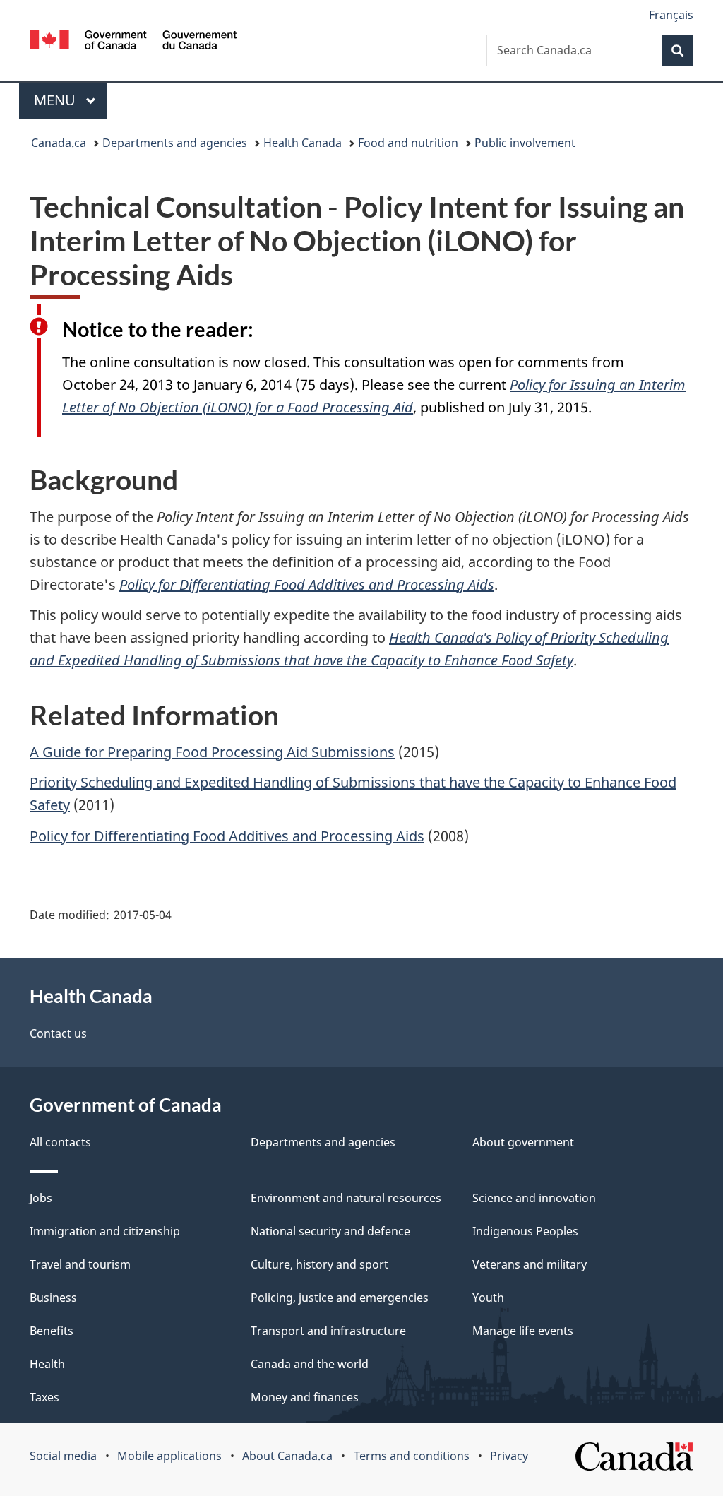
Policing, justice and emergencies (340, 1297)
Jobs (41, 1198)
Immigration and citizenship (105, 1231)
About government (523, 1142)
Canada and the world (310, 1364)
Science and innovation (534, 1198)
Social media (63, 1456)
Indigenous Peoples (525, 1231)
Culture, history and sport (319, 1264)
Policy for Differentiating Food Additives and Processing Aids (227, 835)
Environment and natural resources (346, 1198)
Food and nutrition (408, 142)
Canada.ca (58, 142)
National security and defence (330, 1231)
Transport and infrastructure (328, 1330)
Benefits (51, 1330)
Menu (56, 99)
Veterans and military (529, 1264)
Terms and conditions (412, 1456)
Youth (488, 1297)
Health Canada (302, 142)
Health (47, 1364)
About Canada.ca (287, 1456)
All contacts (60, 1142)
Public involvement (524, 142)
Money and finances (305, 1397)
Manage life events (522, 1330)
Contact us (58, 1033)
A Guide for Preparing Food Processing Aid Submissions (212, 751)
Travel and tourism (80, 1264)
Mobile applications (169, 1456)
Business (53, 1297)
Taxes (44, 1397)
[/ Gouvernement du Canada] (133, 42)
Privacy (509, 1456)
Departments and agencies (174, 142)
